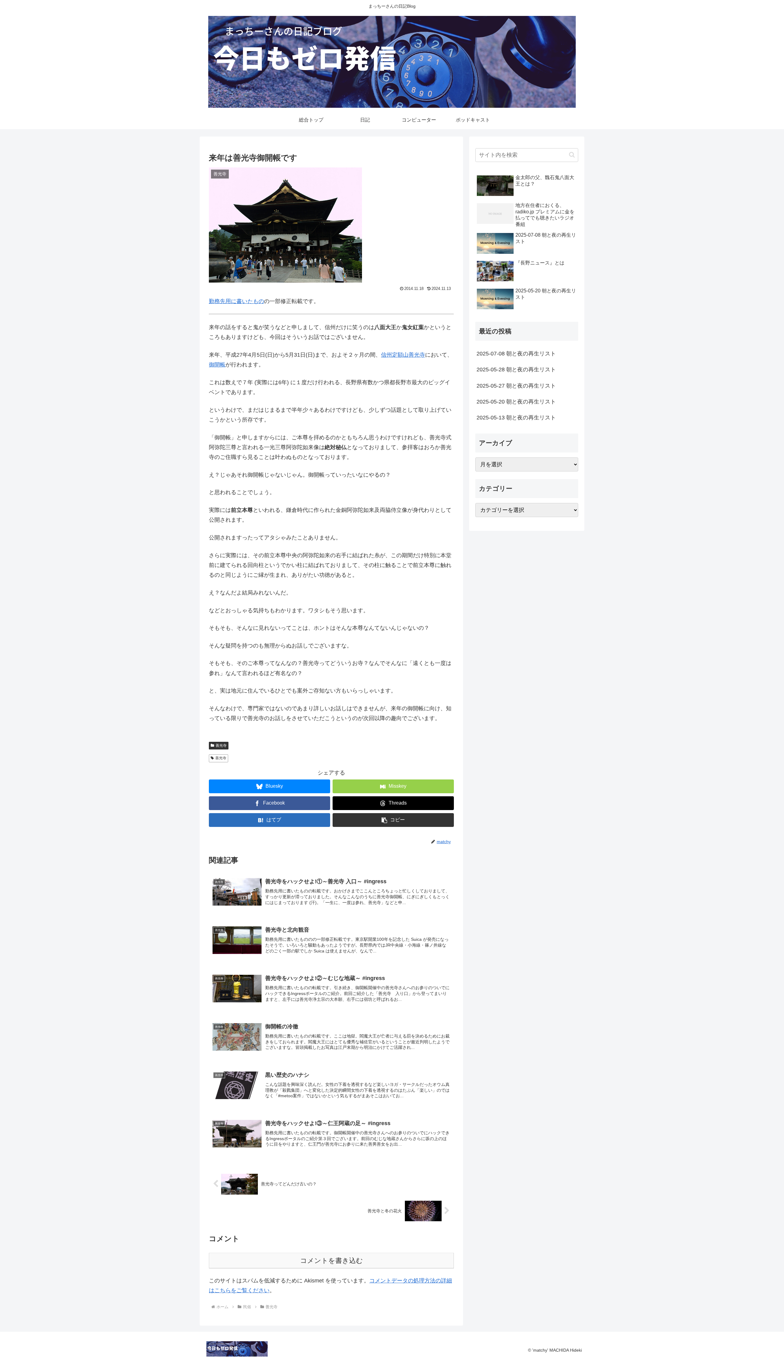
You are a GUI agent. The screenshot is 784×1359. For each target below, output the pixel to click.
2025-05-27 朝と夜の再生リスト (516, 386)
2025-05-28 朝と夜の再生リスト (516, 369)
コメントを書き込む (331, 1260)
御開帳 (217, 365)
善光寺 (221, 745)
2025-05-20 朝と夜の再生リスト (516, 402)
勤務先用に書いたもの (236, 301)
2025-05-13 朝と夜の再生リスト (516, 418)
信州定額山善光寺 (403, 355)
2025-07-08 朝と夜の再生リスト (516, 354)
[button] (393, 820)
